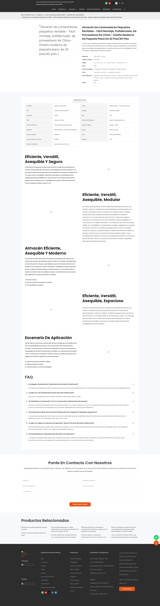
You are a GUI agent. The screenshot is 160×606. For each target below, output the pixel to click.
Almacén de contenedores (75, 15)
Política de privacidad (48, 587)
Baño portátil (74, 584)
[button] (124, 9)
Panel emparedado (76, 587)
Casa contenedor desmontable (55, 15)
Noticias (43, 573)
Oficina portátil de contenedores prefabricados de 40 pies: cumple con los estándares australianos (93, 536)
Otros (72, 591)
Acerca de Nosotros (47, 577)
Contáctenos (45, 584)
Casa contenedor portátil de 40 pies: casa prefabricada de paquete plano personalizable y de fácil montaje (124, 536)
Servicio (43, 566)
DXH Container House (27, 15)
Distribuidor (44, 580)
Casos (43, 569)
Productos (40, 15)
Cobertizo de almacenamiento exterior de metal (33, 534)
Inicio (42, 559)
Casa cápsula (74, 580)
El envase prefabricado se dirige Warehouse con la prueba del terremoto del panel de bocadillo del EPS (64, 536)
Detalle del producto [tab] (80, 100)
